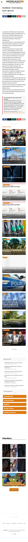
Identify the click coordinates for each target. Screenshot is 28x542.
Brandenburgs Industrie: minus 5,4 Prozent (13, 362)
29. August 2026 (7, 144)
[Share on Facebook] (4, 16)
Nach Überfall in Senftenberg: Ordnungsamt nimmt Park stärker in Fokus (12, 323)
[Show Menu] (1, 2)
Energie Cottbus (9, 408)
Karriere (3, 523)
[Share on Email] (19, 16)
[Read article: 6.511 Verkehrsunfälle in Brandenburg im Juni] (14, 282)
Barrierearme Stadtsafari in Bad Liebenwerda (14, 385)
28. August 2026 (7, 289)
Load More (14, 349)
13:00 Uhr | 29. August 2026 (11, 386)
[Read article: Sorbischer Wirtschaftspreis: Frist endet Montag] (14, 337)
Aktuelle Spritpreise (10, 412)
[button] (14, 450)
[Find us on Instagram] (13, 534)
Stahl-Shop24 (22, 530)
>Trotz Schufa (10, 530)
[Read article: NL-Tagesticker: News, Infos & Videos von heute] (14, 137)
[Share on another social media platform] (23, 16)
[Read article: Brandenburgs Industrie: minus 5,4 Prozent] (14, 155)
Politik (5, 293)
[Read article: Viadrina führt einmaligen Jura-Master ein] (14, 264)
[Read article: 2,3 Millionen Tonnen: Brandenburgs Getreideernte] (14, 246)
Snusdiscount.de (11, 531)
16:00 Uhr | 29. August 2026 (11, 378)
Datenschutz (20, 523)
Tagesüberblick (8, 396)
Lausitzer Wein (16, 530)
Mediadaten (14, 523)
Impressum (9, 523)
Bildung (5, 257)
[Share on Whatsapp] (14, 16)
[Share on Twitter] (9, 16)
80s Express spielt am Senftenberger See (13, 371)
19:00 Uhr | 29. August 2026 (11, 369)
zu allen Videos (14, 489)
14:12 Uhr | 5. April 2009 (6, 13)
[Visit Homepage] (15, 2)
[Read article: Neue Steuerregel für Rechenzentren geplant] (14, 173)
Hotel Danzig (17, 531)
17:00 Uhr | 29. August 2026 (11, 372)
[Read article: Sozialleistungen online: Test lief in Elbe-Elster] (14, 192)
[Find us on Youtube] (15, 534)
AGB (24, 523)
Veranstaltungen (9, 400)
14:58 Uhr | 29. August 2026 (11, 383)
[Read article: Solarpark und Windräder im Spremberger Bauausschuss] (14, 301)
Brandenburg (6, 130)
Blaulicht (6, 404)
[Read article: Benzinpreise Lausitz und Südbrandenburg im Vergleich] (14, 228)
